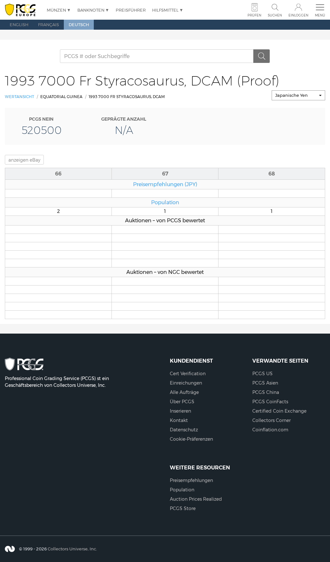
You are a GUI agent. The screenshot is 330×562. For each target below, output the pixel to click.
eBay (24, 160)
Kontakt (179, 420)
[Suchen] (261, 56)
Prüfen (254, 15)
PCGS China (265, 392)
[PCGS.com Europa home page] (22, 10)
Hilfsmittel (165, 10)
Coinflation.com (270, 430)
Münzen (56, 10)
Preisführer (131, 10)
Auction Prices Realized (196, 499)
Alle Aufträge (184, 392)
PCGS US (262, 373)
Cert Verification (188, 373)
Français (48, 24)
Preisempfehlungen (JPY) (165, 184)
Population (165, 202)
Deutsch (79, 24)
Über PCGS (182, 402)
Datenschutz (184, 430)
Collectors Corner (271, 420)
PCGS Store (183, 508)
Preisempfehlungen (191, 480)
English (19, 24)
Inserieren (180, 411)
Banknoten (90, 10)
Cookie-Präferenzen (191, 439)
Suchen (275, 15)
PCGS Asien (265, 383)
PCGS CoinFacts (270, 402)
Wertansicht (19, 96)
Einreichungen (186, 383)
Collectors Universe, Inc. (72, 548)
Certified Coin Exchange (279, 411)
